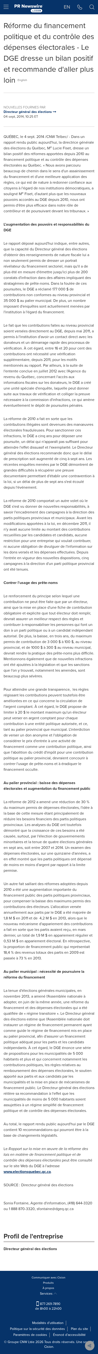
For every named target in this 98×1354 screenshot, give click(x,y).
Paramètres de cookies (30, 1334)
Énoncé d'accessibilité (69, 1334)
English (22, 80)
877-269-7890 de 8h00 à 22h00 (48, 1306)
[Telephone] (80, 7)
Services (47, 1293)
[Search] (92, 7)
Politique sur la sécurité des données (37, 1328)
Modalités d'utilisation (48, 1322)
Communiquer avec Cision (48, 1277)
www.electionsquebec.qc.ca (27, 1171)
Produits (48, 1283)
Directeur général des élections (30, 1249)
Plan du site (79, 1328)
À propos (48, 1288)
